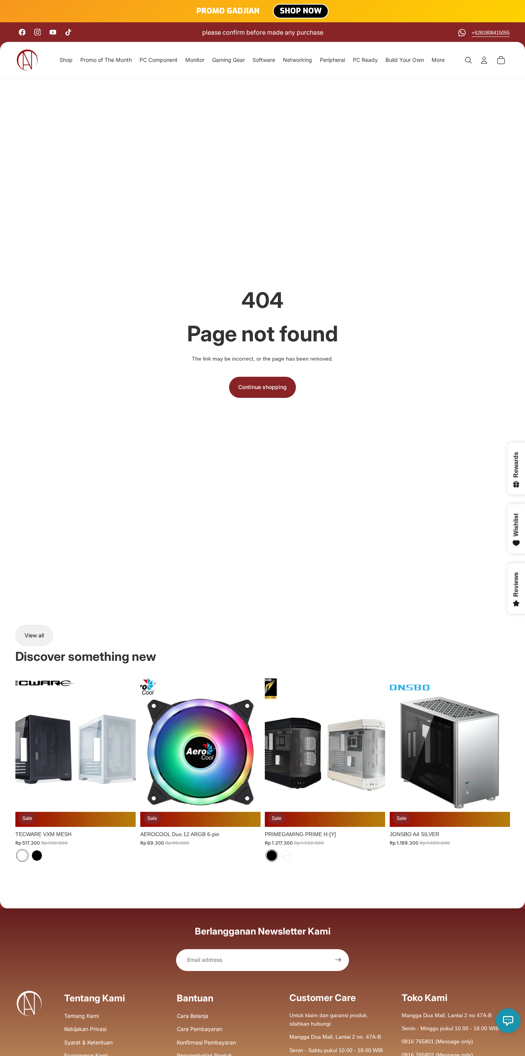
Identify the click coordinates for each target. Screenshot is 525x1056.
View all (34, 635)
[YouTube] (53, 32)
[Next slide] (124, 751)
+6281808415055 (491, 33)
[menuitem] (438, 60)
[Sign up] (338, 960)
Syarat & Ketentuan (88, 1042)
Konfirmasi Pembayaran (206, 1042)
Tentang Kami (81, 1016)
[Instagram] (37, 32)
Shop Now (301, 11)
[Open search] (468, 60)
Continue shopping (262, 387)
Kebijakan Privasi (85, 1029)
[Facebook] (22, 32)
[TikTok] (68, 32)
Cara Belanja (192, 1016)
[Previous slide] (26, 751)
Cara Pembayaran (199, 1029)
